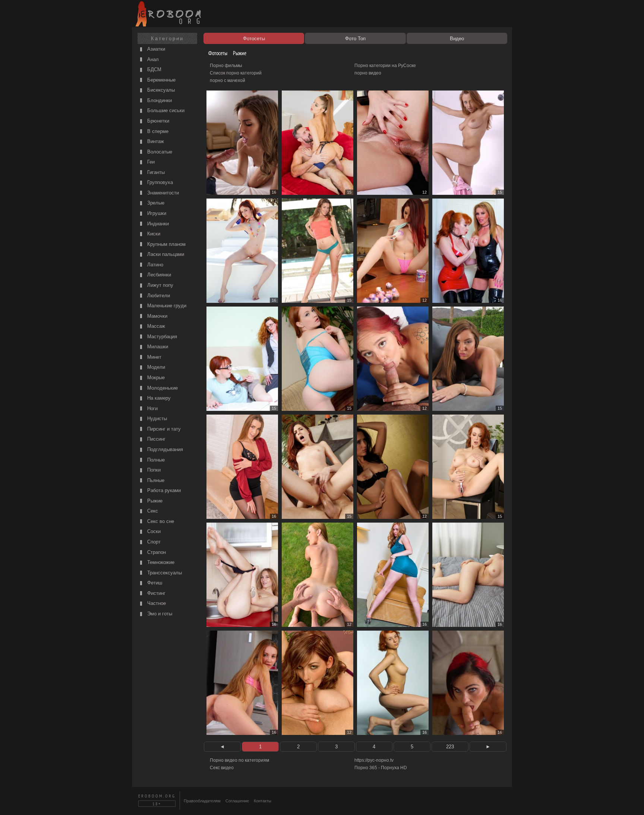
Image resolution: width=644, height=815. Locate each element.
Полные (155, 460)
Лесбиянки (158, 275)
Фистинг (155, 593)
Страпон (156, 552)
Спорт (153, 542)
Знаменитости (162, 193)
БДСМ (153, 69)
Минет (153, 357)
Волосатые (159, 152)
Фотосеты (217, 53)
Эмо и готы (159, 613)
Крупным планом (166, 244)
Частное (156, 603)
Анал (152, 59)
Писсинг (155, 439)
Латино (154, 264)
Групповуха (159, 182)
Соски (153, 531)
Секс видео (222, 767)
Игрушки (156, 213)
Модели (155, 367)
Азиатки (155, 49)
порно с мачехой (227, 80)
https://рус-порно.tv (374, 760)
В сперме (157, 131)
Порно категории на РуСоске (385, 65)
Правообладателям (202, 801)
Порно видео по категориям (239, 760)
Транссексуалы (164, 572)
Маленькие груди (166, 305)
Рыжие (154, 501)
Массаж (155, 326)
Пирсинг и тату (163, 429)
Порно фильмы (226, 65)
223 (450, 746)
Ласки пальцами (165, 254)
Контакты (262, 801)
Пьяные (155, 480)
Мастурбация (161, 336)
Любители (158, 295)
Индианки (157, 223)
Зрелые (155, 203)
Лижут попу (159, 285)
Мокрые (155, 377)
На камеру (158, 398)
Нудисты (156, 418)
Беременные (161, 80)
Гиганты (155, 172)
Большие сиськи (165, 110)
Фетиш (154, 583)
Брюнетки (157, 121)
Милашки (157, 346)
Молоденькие (162, 388)
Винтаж (155, 141)
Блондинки (159, 100)
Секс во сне (160, 521)
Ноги (152, 408)
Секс (152, 511)
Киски (153, 234)
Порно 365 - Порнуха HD (380, 767)
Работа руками (163, 490)
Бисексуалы (160, 90)
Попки (153, 470)
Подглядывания (164, 449)
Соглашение (237, 801)
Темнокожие (160, 562)
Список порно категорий (236, 73)
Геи (150, 162)
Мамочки (156, 316)
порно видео (367, 73)
